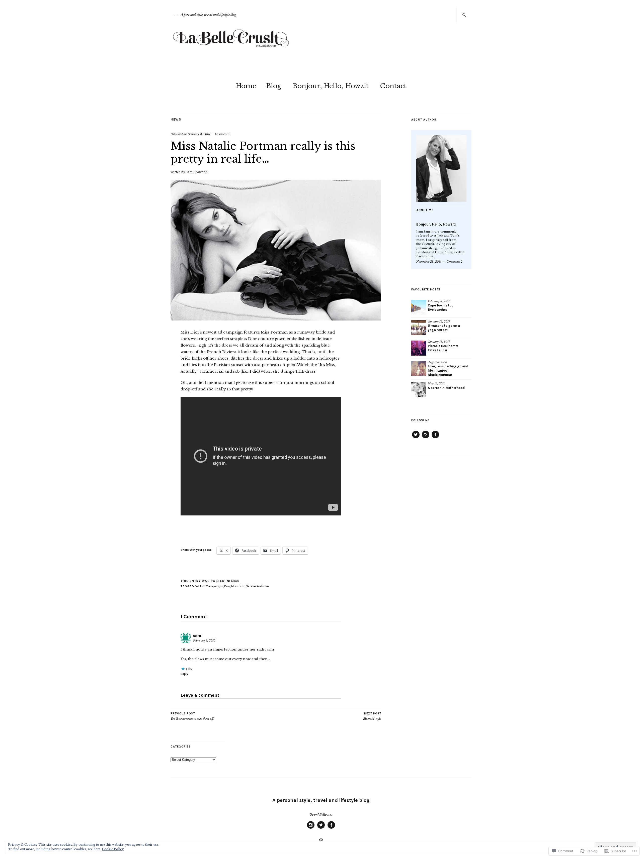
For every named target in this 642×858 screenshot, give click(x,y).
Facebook (331, 828)
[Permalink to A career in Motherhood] (418, 389)
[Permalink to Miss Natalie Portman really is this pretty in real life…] (276, 318)
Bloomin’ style (372, 716)
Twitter (321, 828)
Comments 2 (454, 261)
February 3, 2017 (439, 301)
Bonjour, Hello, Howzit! (436, 224)
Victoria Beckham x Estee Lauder (443, 348)
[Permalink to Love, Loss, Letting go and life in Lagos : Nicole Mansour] (418, 368)
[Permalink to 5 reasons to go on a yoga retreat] (418, 327)
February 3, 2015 (199, 134)
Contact (393, 86)
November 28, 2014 (428, 261)
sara (197, 635)
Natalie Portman (257, 586)
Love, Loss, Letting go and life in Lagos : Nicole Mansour (448, 370)
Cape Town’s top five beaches (440, 307)
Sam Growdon (197, 172)
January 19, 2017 (439, 321)
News (176, 119)
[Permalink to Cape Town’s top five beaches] (418, 307)
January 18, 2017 (439, 342)
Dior (227, 586)
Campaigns (214, 586)
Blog (273, 86)
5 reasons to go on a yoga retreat (444, 328)
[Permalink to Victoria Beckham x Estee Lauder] (418, 348)
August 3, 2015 (437, 362)
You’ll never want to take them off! (192, 716)
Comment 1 (222, 134)
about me (425, 210)
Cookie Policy (113, 849)
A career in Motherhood (446, 388)
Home (246, 86)
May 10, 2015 (436, 383)
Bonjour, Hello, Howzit (331, 86)
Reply (184, 674)
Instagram (310, 828)
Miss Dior (238, 586)
